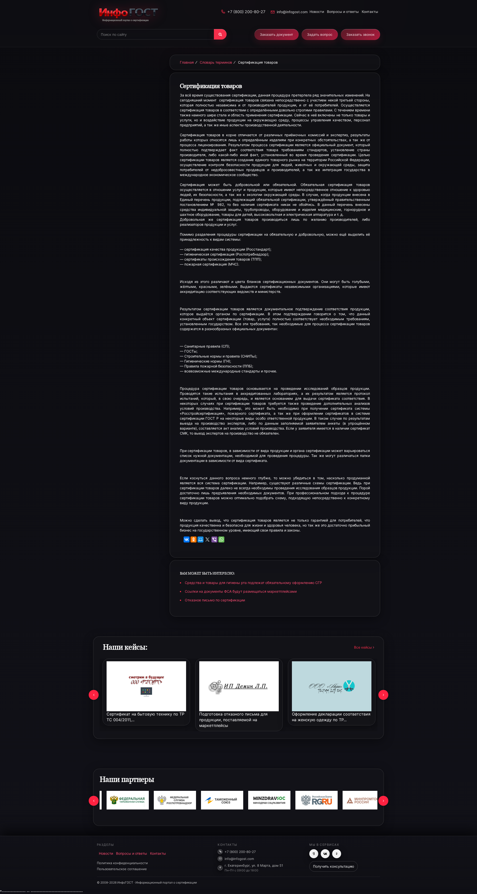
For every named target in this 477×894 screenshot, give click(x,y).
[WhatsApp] (221, 539)
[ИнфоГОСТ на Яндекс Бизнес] (313, 853)
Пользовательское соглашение (122, 869)
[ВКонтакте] (187, 539)
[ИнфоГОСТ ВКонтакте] (325, 853)
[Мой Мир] (200, 539)
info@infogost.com (292, 12)
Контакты (370, 11)
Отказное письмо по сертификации (215, 600)
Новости (317, 11)
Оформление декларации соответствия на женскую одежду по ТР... (331, 717)
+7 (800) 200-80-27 (246, 11)
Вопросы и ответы (343, 11)
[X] (207, 539)
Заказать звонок (360, 34)
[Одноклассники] (194, 539)
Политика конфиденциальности (122, 863)
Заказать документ (276, 34)
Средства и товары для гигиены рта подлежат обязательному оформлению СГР (253, 583)
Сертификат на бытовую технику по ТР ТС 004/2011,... (145, 717)
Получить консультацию (333, 866)
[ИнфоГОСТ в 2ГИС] (336, 853)
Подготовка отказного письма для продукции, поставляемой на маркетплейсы (233, 720)
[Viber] (214, 539)
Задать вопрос (319, 34)
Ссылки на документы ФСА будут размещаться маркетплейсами (241, 591)
